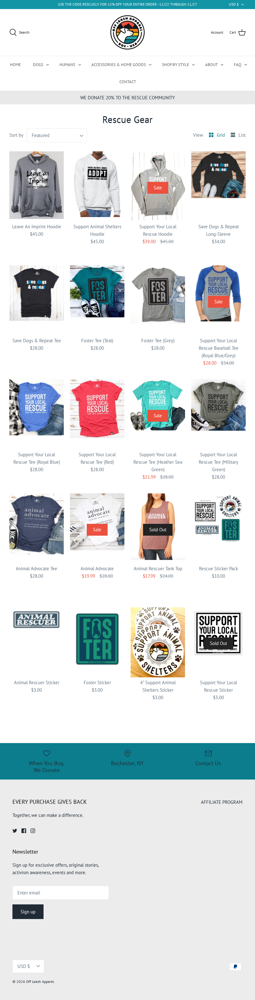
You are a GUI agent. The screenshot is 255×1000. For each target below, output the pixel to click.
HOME (15, 64)
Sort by (16, 135)
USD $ (234, 4)
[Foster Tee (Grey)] (158, 300)
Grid (221, 135)
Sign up (28, 912)
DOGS (38, 64)
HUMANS (67, 64)
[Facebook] (23, 830)
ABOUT (211, 64)
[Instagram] (32, 830)
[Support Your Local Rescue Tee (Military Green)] (218, 414)
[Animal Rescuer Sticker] (36, 642)
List (242, 135)
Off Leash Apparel (40, 981)
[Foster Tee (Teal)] (97, 300)
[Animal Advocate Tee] (36, 528)
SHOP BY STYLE (175, 64)
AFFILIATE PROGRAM (222, 802)
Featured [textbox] (40, 135)
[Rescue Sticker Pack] (218, 528)
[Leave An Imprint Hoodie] (36, 186)
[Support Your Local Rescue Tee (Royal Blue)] (36, 414)
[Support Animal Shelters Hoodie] (97, 186)
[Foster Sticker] (97, 642)
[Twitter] (14, 830)
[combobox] (57, 135)
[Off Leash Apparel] (127, 32)
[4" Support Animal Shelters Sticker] (158, 642)
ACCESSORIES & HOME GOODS (118, 64)
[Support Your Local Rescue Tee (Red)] (97, 414)
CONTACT (127, 81)
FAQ (237, 64)
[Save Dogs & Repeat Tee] (36, 300)
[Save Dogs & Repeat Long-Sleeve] (218, 186)
